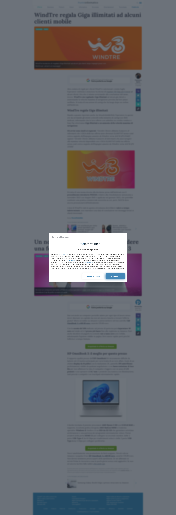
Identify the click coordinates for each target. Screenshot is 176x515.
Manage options (93, 276)
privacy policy (114, 270)
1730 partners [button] (63, 254)
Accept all (115, 276)
